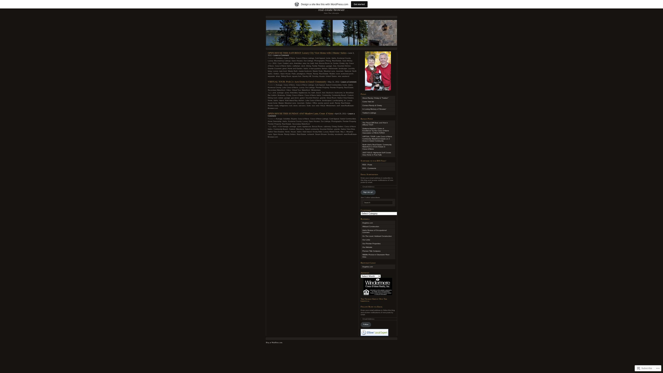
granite (323, 98)
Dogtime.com (367, 223)
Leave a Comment (281, 55)
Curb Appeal (320, 58)
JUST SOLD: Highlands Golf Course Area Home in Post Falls (376, 154)
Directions (300, 129)
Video (288, 90)
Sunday (315, 76)
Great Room (331, 98)
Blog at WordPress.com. (274, 342)
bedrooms (339, 93)
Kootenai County (343, 58)
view (339, 76)
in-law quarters (315, 68)
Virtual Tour (296, 90)
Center (335, 63)
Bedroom (330, 93)
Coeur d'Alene (289, 58)
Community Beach (339, 95)
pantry (320, 103)
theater (322, 76)
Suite (309, 106)
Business (281, 95)
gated (302, 98)
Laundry (351, 68)
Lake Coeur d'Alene (290, 87)
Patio (294, 74)
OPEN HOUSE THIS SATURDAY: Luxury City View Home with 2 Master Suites (307, 52)
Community (326, 95)
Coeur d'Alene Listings (305, 58)
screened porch (347, 74)
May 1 (342, 132)
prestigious (301, 74)
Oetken (276, 74)
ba (308, 63)
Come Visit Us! (368, 102)
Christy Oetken (337, 126)
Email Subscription (369, 174)
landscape (343, 68)
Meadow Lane (329, 71)
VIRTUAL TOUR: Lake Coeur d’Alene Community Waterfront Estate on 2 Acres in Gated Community (377, 139)
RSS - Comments (369, 168)
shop (278, 76)
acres (287, 93)
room (338, 74)
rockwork (310, 134)
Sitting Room (286, 76)
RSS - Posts (367, 165)
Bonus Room (324, 63)
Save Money (347, 61)
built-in (274, 95)
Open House (285, 74)
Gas (334, 66)
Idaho (334, 58)
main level (283, 71)
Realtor (332, 74)
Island (281, 100)
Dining (308, 66)
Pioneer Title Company (371, 251)
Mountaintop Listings (282, 61)
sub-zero (302, 106)
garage (329, 66)
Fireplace (321, 66)
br (331, 63)
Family (314, 66)
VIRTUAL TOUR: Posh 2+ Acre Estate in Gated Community (297, 81)
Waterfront (306, 90)
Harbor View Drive (348, 129)
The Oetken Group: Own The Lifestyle (374, 299)
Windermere (316, 90)
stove (295, 106)
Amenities (298, 63)
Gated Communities (334, 85)
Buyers (294, 119)
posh (332, 103)
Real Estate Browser (331, 9)
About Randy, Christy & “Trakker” (375, 98)
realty (276, 106)
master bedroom (305, 71)
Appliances (303, 93)
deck (303, 66)
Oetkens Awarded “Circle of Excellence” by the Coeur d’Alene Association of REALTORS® (375, 131)
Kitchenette (333, 68)
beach (318, 93)
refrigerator (284, 106)
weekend (345, 76)
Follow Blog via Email (372, 306)
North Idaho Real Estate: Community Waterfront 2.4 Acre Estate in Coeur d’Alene (377, 147)
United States (331, 76)
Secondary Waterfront (276, 90)
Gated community (312, 129)
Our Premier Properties (371, 244)
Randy (315, 74)
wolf (338, 106)
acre (291, 63)
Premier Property (322, 87)
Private (309, 74)
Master (281, 103)
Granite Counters (274, 68)
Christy (341, 63)
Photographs (319, 61)
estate (280, 98)
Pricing (328, 61)
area (304, 63)
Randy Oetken (290, 134)
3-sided (286, 63)
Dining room (272, 98)
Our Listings (308, 61)
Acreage (279, 85)
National (348, 71)
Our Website (367, 247)
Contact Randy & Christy (372, 105)
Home (270, 100)
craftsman (296, 66)
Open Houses (297, 61)
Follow (365, 324)
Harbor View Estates (345, 98)
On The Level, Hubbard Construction (377, 236)
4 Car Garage (283, 126)
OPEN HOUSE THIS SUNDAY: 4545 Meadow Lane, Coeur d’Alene (300, 113)
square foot (296, 76)
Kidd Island (307, 132)
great (284, 68)
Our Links (366, 240)
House (293, 132)
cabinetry (327, 126)
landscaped (327, 100)
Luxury (270, 61)
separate (271, 76)
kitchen (325, 68)
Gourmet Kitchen (344, 66)
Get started (359, 4)
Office (315, 103)
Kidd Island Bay (291, 100)
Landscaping (338, 100)
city (346, 63)
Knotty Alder (317, 132)
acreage (280, 93)
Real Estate (336, 61)
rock (290, 106)
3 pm (280, 63)
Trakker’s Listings (369, 113)
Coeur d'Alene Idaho (283, 66)
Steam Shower (321, 134)
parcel (326, 103)
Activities (279, 58)
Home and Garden (295, 68)
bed (316, 63)
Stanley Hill (306, 76)
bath (312, 63)
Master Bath (293, 71)
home (328, 58)
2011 (275, 63)
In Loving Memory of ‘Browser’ (374, 109)
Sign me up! (368, 192)
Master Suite (318, 71)
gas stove (295, 98)
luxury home (272, 103)
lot (345, 100)
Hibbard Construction (370, 226)
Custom (350, 95)
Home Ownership (274, 121)
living (270, 71)
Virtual (322, 106)
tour (313, 106)
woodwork (339, 134)
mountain (340, 71)
